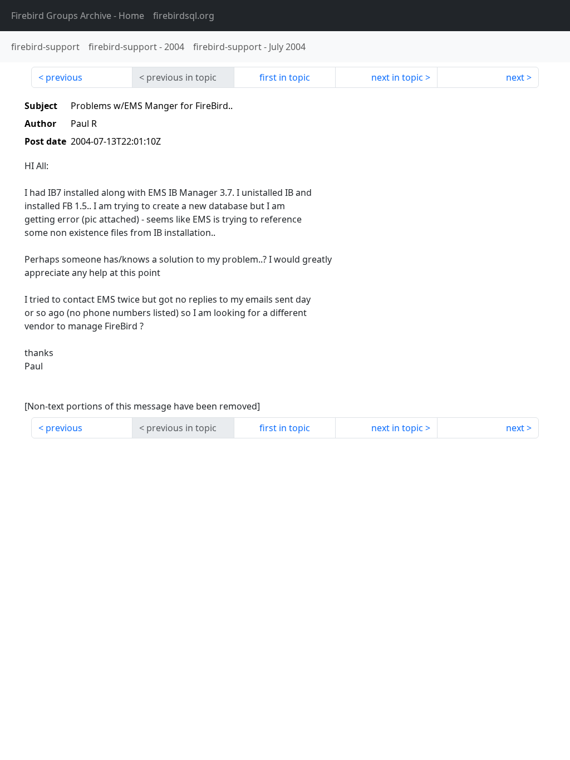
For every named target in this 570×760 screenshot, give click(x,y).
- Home (77, 15)
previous (64, 77)
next (515, 77)
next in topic (397, 77)
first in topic (284, 77)
